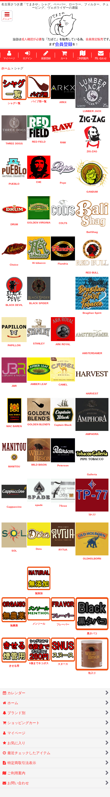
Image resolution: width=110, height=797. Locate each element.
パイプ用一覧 (39, 101)
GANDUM (92, 191)
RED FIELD (39, 141)
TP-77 (92, 514)
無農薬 (14, 625)
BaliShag (92, 232)
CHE (38, 182)
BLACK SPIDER (38, 303)
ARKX (63, 102)
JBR (14, 385)
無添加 (39, 593)
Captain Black (63, 425)
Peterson (63, 465)
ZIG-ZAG (92, 151)
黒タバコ (92, 633)
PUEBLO (14, 183)
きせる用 (14, 665)
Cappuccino (14, 506)
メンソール (38, 623)
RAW (63, 142)
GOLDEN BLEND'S (38, 424)
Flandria (63, 263)
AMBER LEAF (38, 384)
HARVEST (92, 393)
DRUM (14, 224)
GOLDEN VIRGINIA (38, 222)
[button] (7, 15)
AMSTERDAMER (92, 353)
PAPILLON (14, 345)
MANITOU (14, 466)
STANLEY (39, 343)
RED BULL (92, 272)
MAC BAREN (14, 426)
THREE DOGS (14, 143)
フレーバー (63, 624)
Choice (14, 264)
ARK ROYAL (63, 344)
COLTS (63, 223)
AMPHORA (91, 434)
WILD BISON (39, 464)
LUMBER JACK (92, 111)
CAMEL (63, 384)
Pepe (63, 182)
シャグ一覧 (14, 103)
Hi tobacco (39, 262)
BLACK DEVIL (14, 305)
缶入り (92, 672)
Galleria (92, 474)
